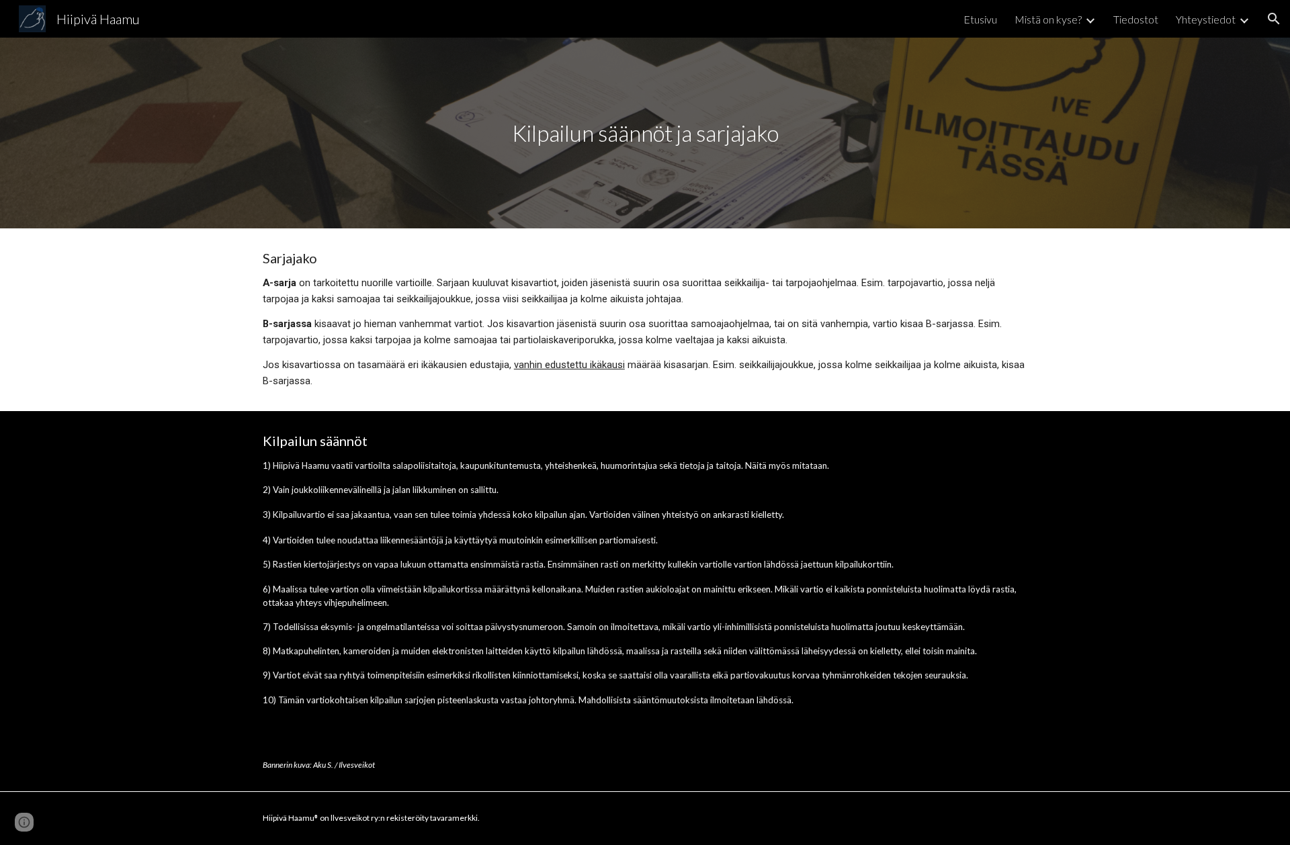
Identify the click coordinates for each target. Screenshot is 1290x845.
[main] (645, 133)
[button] (1274, 19)
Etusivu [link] (980, 19)
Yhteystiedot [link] (1206, 19)
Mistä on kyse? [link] (1048, 19)
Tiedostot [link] (1135, 19)
